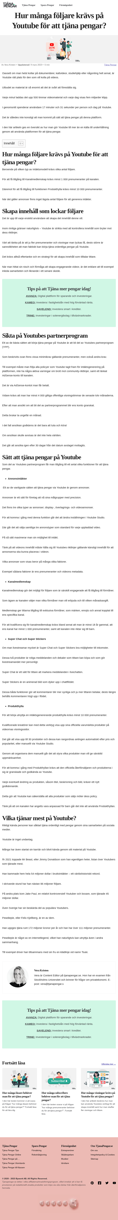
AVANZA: (31, 295)
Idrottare (65, 1163)
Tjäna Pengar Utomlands (13, 1163)
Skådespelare (67, 1155)
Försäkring (36, 1150)
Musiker (64, 1159)
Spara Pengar (47, 5)
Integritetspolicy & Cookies (103, 1155)
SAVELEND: (44, 309)
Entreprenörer (67, 1150)
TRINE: (30, 315)
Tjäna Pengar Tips (10, 1150)
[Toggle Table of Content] (19, 143)
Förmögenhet (65, 5)
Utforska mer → (108, 1064)
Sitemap (94, 1159)
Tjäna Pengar (28, 5)
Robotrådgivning (39, 1155)
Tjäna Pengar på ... (11, 1159)
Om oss (94, 1150)
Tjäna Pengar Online (11, 1155)
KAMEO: (30, 302)
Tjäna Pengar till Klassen (13, 1167)
